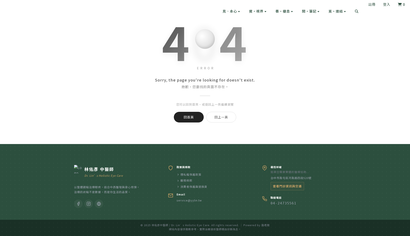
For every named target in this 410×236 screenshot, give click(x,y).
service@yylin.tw (189, 200)
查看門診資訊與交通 (287, 186)
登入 (386, 4)
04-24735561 (283, 203)
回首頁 (189, 117)
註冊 (372, 4)
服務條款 (186, 180)
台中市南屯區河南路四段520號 (291, 178)
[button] (231, 11)
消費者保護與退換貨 (193, 187)
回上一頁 (221, 117)
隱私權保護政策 (190, 174)
